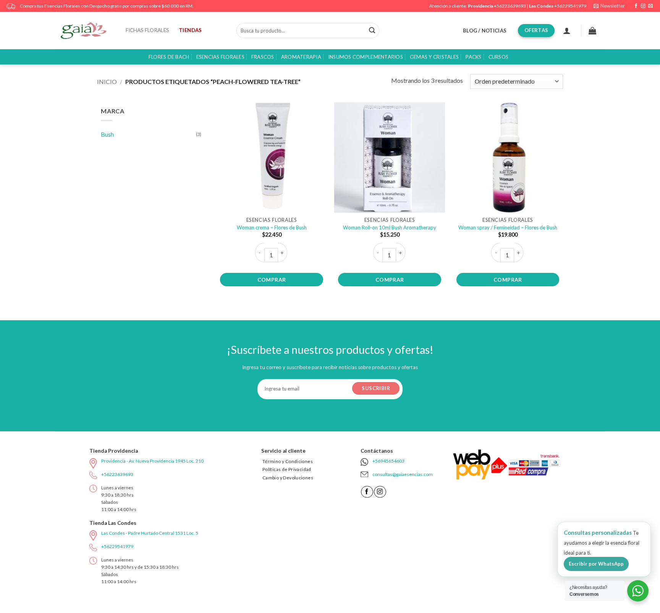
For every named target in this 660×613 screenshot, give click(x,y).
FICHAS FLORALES (147, 30)
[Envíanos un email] (650, 6)
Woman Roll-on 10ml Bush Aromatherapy (389, 227)
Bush (107, 134)
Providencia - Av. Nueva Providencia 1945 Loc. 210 (152, 461)
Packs (473, 57)
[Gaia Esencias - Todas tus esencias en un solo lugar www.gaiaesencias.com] (87, 30)
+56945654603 (388, 461)
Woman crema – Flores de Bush (272, 227)
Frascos (262, 57)
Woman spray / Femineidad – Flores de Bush (507, 227)
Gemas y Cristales (434, 57)
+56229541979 (570, 6)
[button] (609, 6)
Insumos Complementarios (365, 57)
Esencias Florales (220, 57)
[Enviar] (372, 30)
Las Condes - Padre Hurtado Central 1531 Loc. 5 (149, 533)
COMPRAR (271, 279)
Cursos (499, 57)
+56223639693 (510, 6)
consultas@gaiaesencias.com (402, 474)
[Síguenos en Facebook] (636, 6)
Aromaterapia (301, 57)
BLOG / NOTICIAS (484, 30)
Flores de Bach (169, 57)
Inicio (107, 81)
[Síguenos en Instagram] (643, 6)
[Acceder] (567, 30)
